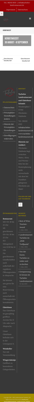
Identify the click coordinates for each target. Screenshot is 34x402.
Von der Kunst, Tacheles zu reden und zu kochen (24, 257)
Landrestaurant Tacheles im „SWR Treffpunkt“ (25, 239)
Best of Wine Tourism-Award (25, 224)
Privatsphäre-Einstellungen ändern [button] (9, 115)
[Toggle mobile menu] (30, 19)
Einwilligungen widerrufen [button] (9, 137)
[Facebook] (20, 205)
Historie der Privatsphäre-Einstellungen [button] (9, 127)
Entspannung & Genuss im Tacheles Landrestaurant (25, 276)
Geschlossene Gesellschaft (8, 59)
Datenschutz (9, 107)
